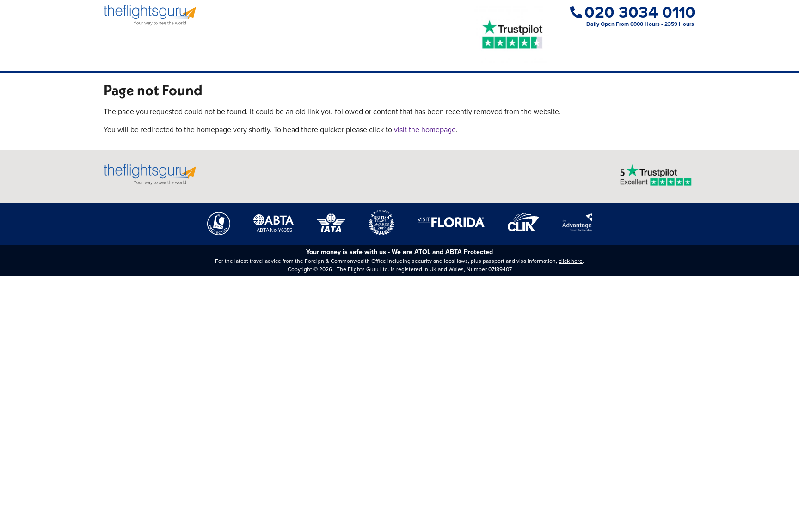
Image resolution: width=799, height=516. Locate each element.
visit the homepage (425, 129)
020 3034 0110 (639, 12)
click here (571, 261)
